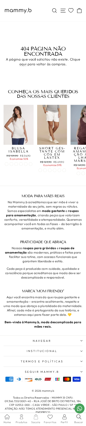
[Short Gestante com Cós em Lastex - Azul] (45, 170)
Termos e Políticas (42, 361)
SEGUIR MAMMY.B (42, 371)
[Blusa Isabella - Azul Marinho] (25, 164)
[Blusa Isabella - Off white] (6, 164)
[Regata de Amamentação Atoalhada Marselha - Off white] (83, 173)
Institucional (42, 351)
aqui (23, 64)
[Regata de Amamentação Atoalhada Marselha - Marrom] (78, 173)
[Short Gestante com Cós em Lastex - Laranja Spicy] (64, 170)
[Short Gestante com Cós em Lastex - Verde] (59, 170)
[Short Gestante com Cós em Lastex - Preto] (49, 170)
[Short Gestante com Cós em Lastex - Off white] (40, 170)
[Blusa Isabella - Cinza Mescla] (16, 164)
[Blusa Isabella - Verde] (30, 164)
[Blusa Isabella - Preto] (11, 164)
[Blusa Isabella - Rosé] (21, 164)
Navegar (42, 340)
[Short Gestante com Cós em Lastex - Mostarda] (54, 170)
